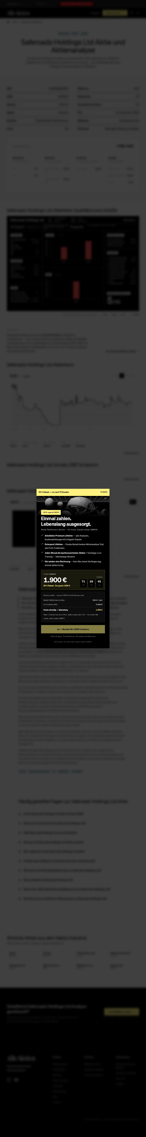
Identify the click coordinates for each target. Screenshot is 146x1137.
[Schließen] (105, 498)
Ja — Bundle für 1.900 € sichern (73, 629)
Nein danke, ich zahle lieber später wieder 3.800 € (73, 642)
